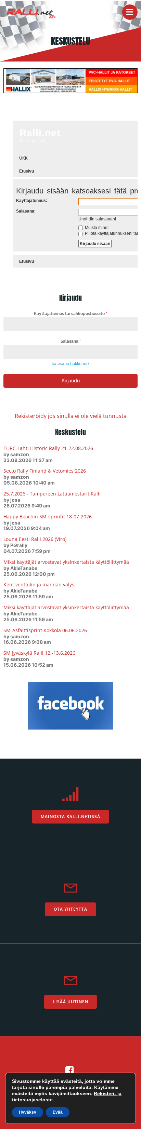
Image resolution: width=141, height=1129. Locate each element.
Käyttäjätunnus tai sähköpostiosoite (70, 313)
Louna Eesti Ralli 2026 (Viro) (34, 539)
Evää (58, 1112)
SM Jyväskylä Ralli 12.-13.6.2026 (39, 653)
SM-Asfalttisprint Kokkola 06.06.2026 (45, 630)
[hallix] (70, 80)
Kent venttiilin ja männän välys (38, 584)
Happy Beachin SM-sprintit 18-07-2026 (47, 516)
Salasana (71, 341)
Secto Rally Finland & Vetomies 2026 (44, 470)
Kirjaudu (71, 380)
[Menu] (130, 12)
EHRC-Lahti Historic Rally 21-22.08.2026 (48, 448)
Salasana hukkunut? (70, 363)
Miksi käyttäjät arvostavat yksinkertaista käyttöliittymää (66, 562)
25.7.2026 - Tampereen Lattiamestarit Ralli (52, 493)
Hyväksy (27, 1112)
